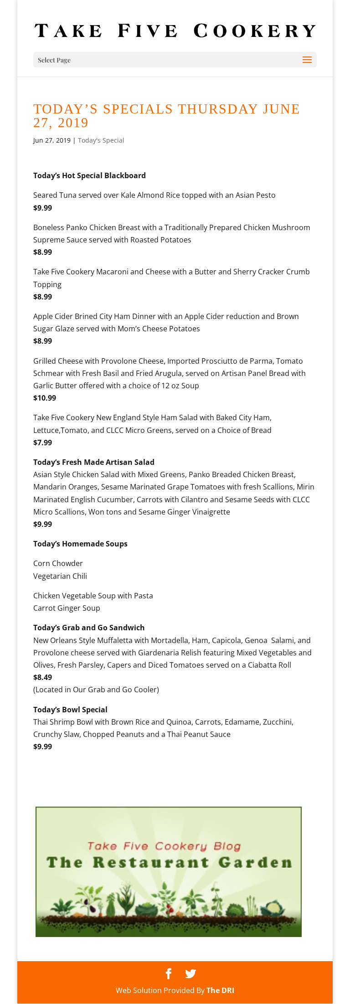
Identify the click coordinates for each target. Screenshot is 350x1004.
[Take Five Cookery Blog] (168, 937)
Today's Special (101, 140)
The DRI (220, 990)
